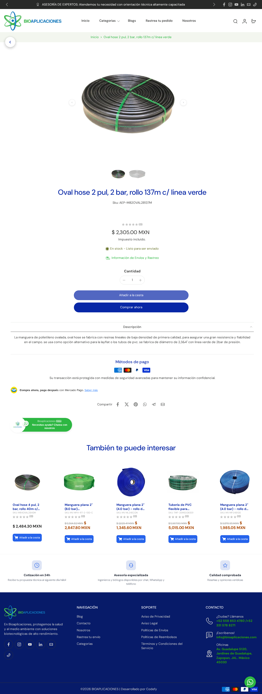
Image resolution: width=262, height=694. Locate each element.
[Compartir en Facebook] (117, 404)
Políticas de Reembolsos (159, 637)
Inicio (85, 21)
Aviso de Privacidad (155, 616)
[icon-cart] (253, 21)
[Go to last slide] (7, 4)
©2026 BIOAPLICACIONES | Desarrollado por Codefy (118, 689)
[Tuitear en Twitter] (126, 404)
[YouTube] (236, 4)
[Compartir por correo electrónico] (162, 404)
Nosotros (189, 21)
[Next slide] (214, 4)
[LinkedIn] (242, 4)
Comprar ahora (131, 307)
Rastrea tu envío (88, 637)
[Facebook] (224, 4)
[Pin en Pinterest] (135, 404)
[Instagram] (230, 4)
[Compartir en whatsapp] (144, 404)
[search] (235, 21)
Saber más (91, 390)
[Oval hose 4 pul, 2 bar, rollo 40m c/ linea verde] (27, 482)
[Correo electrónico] (249, 4)
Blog (80, 616)
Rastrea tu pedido (159, 21)
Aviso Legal (149, 623)
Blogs (132, 21)
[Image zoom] (128, 102)
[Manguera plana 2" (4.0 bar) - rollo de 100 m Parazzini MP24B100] (234, 482)
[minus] (124, 280)
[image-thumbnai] (118, 174)
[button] (224, 21)
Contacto (83, 623)
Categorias (107, 21)
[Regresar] (10, 42)
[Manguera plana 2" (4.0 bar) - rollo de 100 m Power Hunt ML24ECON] (131, 482)
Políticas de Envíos (154, 630)
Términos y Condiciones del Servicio (161, 646)
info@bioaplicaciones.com (236, 637)
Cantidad (132, 271)
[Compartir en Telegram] (153, 404)
